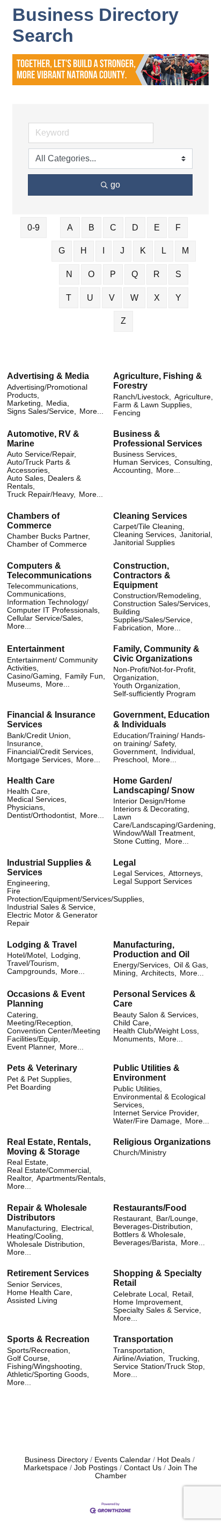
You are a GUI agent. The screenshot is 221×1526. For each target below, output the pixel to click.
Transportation (143, 1339)
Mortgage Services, (40, 760)
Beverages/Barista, (145, 1243)
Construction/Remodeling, (157, 596)
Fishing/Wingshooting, (44, 1367)
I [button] (103, 250)
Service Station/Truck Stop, (159, 1367)
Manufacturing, (32, 1228)
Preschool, (131, 760)
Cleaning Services (150, 515)
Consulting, (193, 462)
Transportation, (139, 1350)
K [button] (143, 250)
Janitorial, (196, 535)
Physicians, (26, 807)
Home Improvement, (148, 1302)
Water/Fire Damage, (147, 1121)
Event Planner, (31, 1047)
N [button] (69, 274)
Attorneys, (185, 873)
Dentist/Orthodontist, (42, 816)
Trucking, (184, 1358)
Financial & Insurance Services (51, 719)
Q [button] (134, 274)
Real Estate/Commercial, (49, 1170)
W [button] (134, 297)
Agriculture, (193, 397)
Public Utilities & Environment (146, 1072)
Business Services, (145, 454)
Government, (135, 752)
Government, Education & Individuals (161, 719)
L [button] (163, 250)
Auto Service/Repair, (41, 454)
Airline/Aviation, (139, 1358)
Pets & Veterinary (42, 1068)
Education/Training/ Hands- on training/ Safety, (159, 740)
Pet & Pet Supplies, (39, 1079)
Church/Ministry (139, 1153)
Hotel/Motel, (27, 955)
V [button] (112, 297)
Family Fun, (85, 676)
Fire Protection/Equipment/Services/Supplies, (75, 895)
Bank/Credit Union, (39, 736)
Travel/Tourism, (33, 963)
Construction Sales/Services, (161, 604)
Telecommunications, (42, 586)
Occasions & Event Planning (46, 998)
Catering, (22, 1015)
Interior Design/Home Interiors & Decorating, (151, 805)
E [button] (157, 227)
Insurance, (25, 744)
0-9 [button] (33, 227)
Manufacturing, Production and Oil (151, 949)
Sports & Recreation (48, 1339)
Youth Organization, (146, 686)
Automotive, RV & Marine (43, 438)
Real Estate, (27, 1162)
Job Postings (95, 1468)
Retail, (183, 1294)
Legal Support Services (152, 881)
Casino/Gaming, (34, 676)
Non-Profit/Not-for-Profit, (154, 670)
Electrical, (77, 1228)
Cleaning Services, (144, 535)
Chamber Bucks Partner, (48, 536)
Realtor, (20, 1178)
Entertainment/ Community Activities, (52, 664)
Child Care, (132, 1023)
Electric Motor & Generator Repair (52, 919)
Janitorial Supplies (144, 543)
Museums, (24, 684)
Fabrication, (133, 628)
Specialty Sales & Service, (157, 1310)
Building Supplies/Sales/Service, (153, 616)
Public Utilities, (137, 1089)
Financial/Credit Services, (50, 752)
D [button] (135, 227)
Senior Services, (34, 1285)
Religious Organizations (162, 1142)
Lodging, (65, 955)
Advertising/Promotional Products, (47, 391)
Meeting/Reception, (40, 1023)
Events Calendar (122, 1460)
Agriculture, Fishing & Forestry (157, 380)
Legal (124, 862)
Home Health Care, (39, 1293)
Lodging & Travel (42, 944)
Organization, (136, 678)
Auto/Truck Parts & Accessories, (38, 466)
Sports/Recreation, (38, 1350)
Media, (57, 403)
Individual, (178, 752)
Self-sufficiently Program (154, 694)
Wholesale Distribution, (46, 1244)
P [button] (113, 274)
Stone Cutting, (137, 841)
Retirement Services (48, 1273)
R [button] (156, 274)
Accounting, (133, 470)
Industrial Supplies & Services (49, 867)
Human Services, (142, 462)
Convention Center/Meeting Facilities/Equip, (53, 1035)
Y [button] (178, 297)
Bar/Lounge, (177, 1219)
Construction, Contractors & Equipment (142, 575)
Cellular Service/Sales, (45, 618)
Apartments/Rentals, (71, 1178)
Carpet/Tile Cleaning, (149, 527)
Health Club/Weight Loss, (156, 1031)
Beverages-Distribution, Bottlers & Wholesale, (153, 1231)
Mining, (125, 973)
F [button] (178, 227)
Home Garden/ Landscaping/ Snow (153, 785)
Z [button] (123, 320)
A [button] (70, 227)
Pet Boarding (29, 1087)
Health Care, (28, 791)
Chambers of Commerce (33, 520)
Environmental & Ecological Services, (159, 1101)
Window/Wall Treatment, (154, 833)
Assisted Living (32, 1301)
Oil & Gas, (191, 965)
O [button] (91, 274)
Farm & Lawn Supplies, (152, 405)
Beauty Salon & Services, (155, 1015)
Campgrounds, (32, 971)
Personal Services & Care (154, 998)
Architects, (158, 973)
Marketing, (25, 403)
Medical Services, (37, 799)
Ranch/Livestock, (142, 397)
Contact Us (142, 1468)
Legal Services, (139, 873)
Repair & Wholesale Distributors (47, 1212)
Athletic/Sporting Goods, (48, 1375)
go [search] (115, 184)
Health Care (31, 780)
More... (91, 411)
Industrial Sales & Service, (51, 907)
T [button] (68, 297)
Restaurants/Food (150, 1207)
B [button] (91, 227)
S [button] (178, 274)
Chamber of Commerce (47, 544)
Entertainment (35, 648)
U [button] (90, 297)
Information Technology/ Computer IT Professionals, (53, 606)
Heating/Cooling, (35, 1236)
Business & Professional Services (157, 438)
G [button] (61, 250)
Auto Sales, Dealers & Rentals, (44, 482)
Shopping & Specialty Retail (157, 1278)
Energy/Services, (142, 965)
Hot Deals (173, 1460)
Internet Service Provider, (156, 1113)
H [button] (83, 250)
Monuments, (134, 1039)
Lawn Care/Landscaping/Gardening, (164, 821)
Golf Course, (28, 1358)
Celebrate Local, (141, 1294)
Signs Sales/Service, (41, 411)
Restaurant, (133, 1219)
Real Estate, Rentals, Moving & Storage (49, 1146)
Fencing (127, 413)
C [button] (113, 227)
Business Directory (56, 1460)
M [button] (185, 250)
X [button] (157, 297)
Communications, (36, 594)
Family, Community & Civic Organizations (156, 653)
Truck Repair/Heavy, (41, 494)
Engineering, (28, 883)
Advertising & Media (48, 376)
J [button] (122, 250)
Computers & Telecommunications (49, 570)
